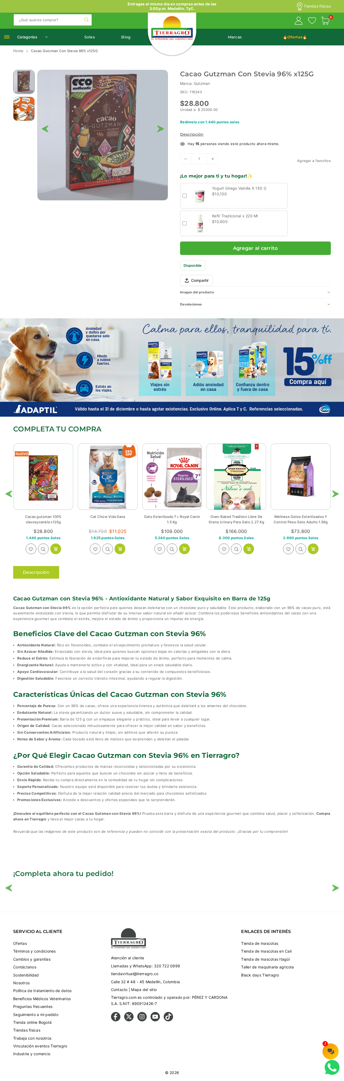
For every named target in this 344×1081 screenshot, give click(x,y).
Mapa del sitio (144, 989)
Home (18, 51)
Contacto (119, 989)
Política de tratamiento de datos (42, 990)
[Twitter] (129, 1020)
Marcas (235, 37)
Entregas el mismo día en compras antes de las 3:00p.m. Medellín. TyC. (172, 6)
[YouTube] (155, 1020)
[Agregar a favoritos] (31, 548)
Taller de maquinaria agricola (267, 967)
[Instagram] (142, 1020)
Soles (89, 37)
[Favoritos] (312, 21)
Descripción (191, 134)
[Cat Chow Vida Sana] (43, 477)
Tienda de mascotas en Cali (266, 951)
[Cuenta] (298, 21)
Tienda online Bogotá (32, 1022)
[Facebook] (115, 1020)
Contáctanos (24, 967)
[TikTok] (168, 1020)
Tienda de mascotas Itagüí (265, 959)
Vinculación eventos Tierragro (40, 1046)
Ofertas (20, 943)
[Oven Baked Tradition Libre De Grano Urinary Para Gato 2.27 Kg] (172, 477)
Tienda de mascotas (259, 943)
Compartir (200, 280)
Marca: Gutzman (195, 83)
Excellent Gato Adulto (300, 516)
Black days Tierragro (260, 975)
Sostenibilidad (26, 975)
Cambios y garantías (32, 959)
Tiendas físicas (317, 6)
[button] (325, 21)
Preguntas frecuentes (32, 1006)
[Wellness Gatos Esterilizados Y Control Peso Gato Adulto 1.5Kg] (236, 477)
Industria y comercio (31, 1053)
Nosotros (21, 983)
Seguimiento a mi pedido (35, 1014)
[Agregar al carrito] (120, 548)
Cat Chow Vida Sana (43, 516)
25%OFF (64, 452)
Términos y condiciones (34, 951)
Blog (126, 37)
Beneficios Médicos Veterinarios (42, 998)
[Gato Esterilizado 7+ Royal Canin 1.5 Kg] (107, 477)
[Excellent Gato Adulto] (301, 477)
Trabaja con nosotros (32, 1038)
